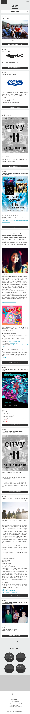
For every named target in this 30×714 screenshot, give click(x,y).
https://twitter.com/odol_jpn (8, 590)
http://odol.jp (5, 589)
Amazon (4, 357)
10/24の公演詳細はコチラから (15, 44)
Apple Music (16, 344)
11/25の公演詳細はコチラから (15, 67)
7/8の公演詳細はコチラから (15, 166)
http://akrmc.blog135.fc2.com (9, 302)
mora (19, 341)
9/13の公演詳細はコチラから (15, 227)
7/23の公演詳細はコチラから (15, 362)
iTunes (9, 341)
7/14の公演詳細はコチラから (15, 595)
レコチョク (14, 341)
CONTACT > (7, 709)
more (17, 343)
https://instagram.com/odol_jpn (9, 592)
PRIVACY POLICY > (21, 709)
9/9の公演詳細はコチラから (15, 107)
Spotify (21, 344)
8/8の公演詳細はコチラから (15, 635)
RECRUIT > (14, 709)
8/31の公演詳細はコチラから (15, 424)
